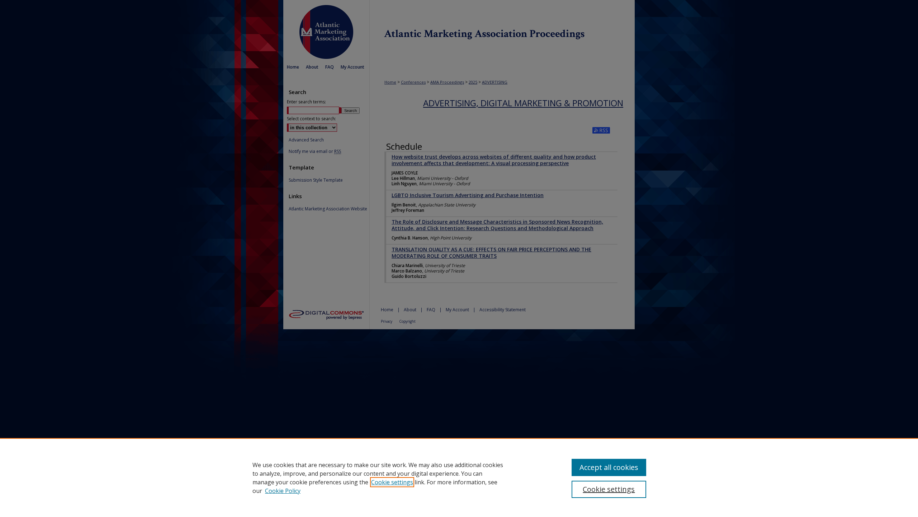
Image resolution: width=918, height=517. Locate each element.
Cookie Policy (283, 491)
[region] (459, 477)
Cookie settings (392, 482)
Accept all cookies (608, 467)
